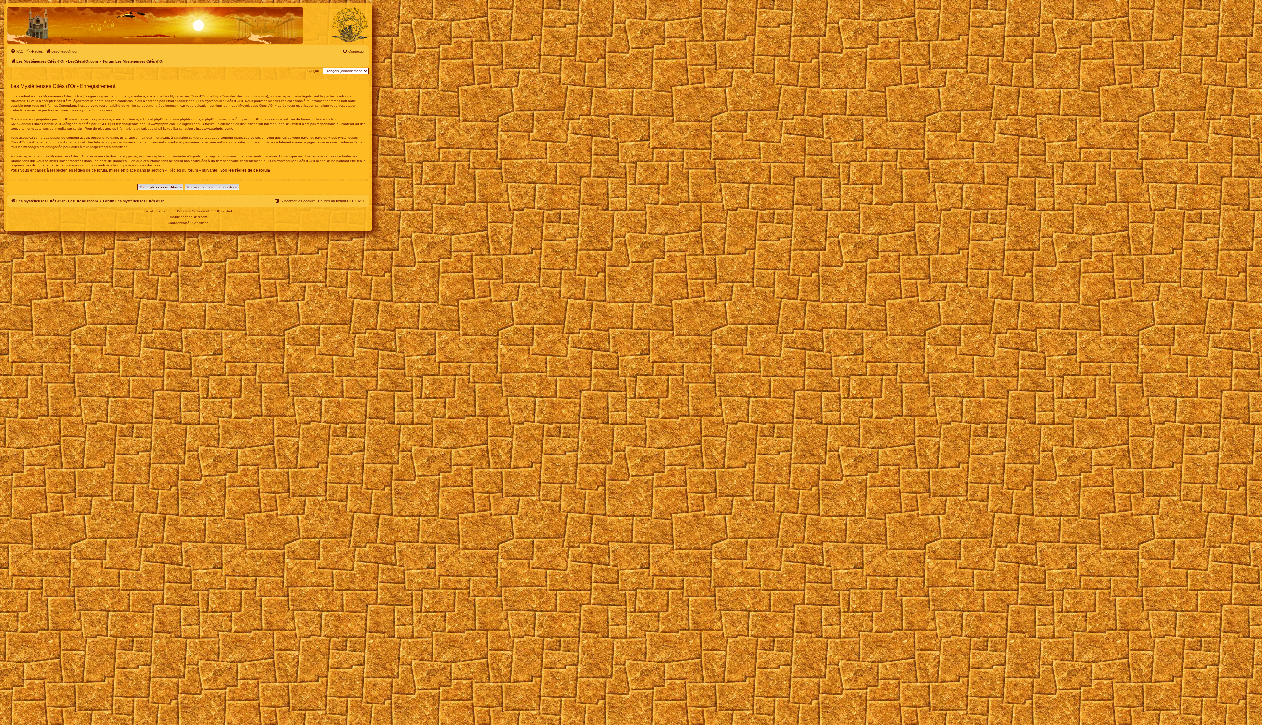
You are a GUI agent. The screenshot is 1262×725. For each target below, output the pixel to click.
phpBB (173, 211)
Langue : (314, 71)
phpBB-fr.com (197, 217)
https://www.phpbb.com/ (214, 128)
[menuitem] (17, 51)
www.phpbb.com (163, 124)
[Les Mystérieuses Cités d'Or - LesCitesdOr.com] (350, 25)
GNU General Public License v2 (34, 124)
